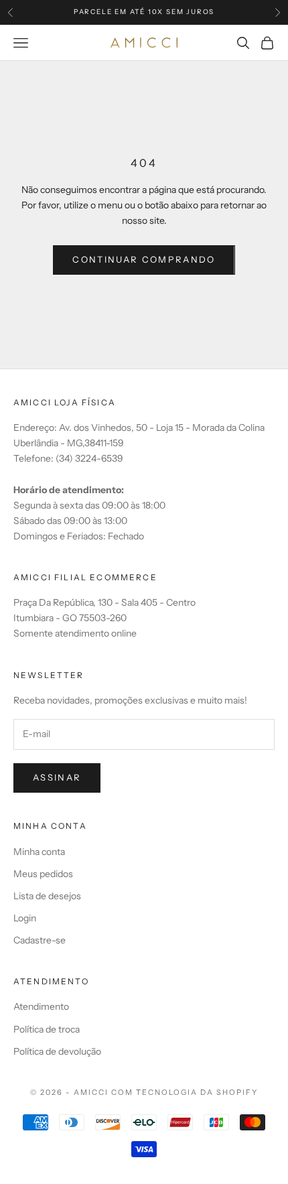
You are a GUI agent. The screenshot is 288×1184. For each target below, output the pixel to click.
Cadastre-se (39, 940)
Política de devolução (57, 1051)
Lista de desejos (47, 896)
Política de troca (46, 1029)
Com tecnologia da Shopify (184, 1092)
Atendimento (41, 1006)
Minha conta (39, 852)
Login (24, 918)
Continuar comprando (143, 259)
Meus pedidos (43, 874)
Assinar (57, 777)
